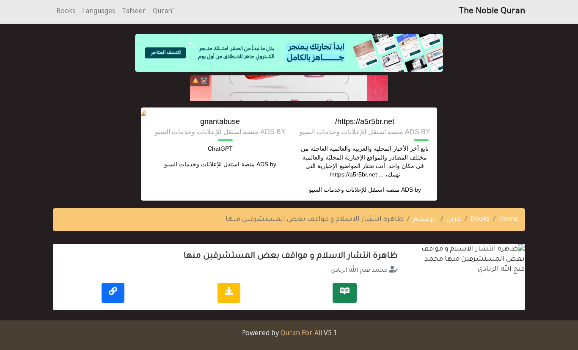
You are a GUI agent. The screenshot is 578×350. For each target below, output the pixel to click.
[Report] (195, 80)
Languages (98, 12)
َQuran (162, 12)
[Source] (113, 293)
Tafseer (134, 12)
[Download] (228, 293)
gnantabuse (220, 121)
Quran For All (301, 334)
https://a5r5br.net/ (364, 121)
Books (65, 12)
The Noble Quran (492, 12)
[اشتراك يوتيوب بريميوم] (289, 88)
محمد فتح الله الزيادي (359, 270)
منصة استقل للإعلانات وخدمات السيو (354, 189)
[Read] (345, 293)
